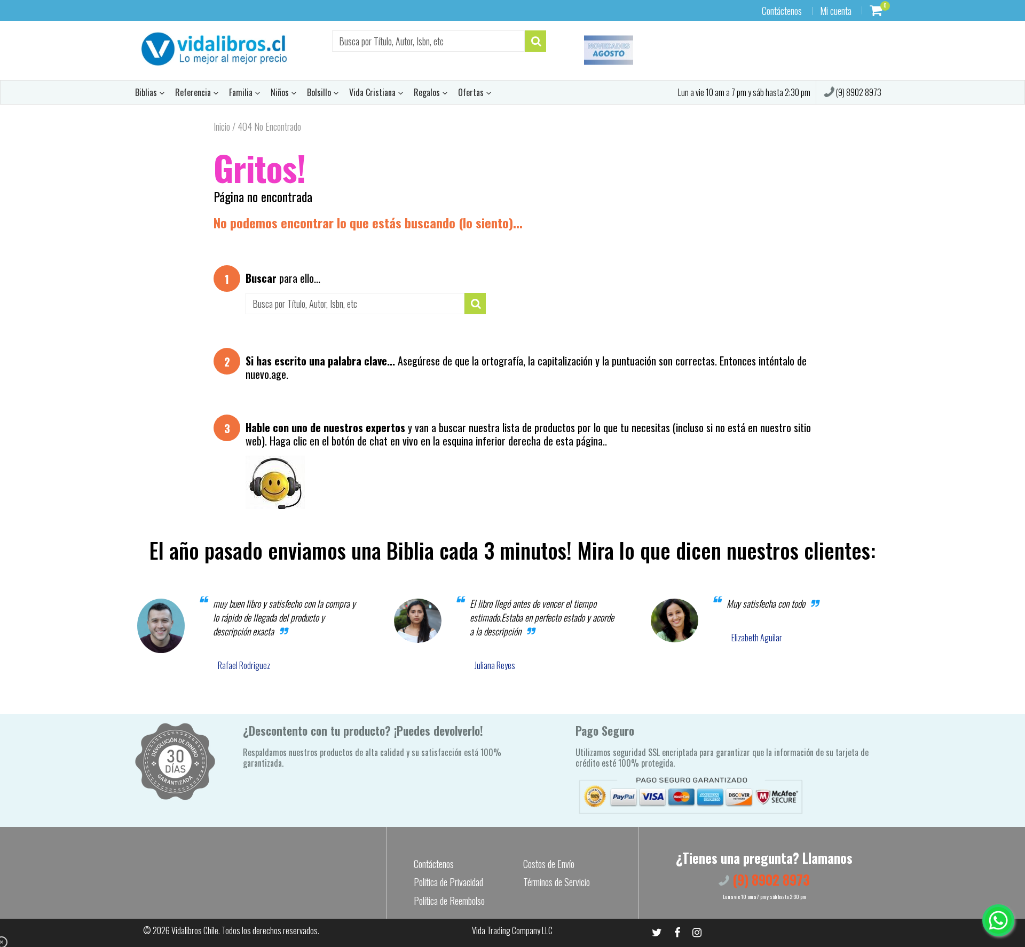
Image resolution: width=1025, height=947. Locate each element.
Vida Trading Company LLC (512, 930)
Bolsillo (320, 92)
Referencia (194, 92)
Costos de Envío (548, 864)
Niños (281, 92)
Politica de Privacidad (448, 882)
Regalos (428, 92)
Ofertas (472, 92)
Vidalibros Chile (194, 930)
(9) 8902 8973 (857, 92)
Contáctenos (782, 11)
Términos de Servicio (556, 882)
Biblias (147, 92)
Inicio (222, 126)
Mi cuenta (835, 11)
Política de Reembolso (449, 901)
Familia (242, 92)
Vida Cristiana (373, 92)
